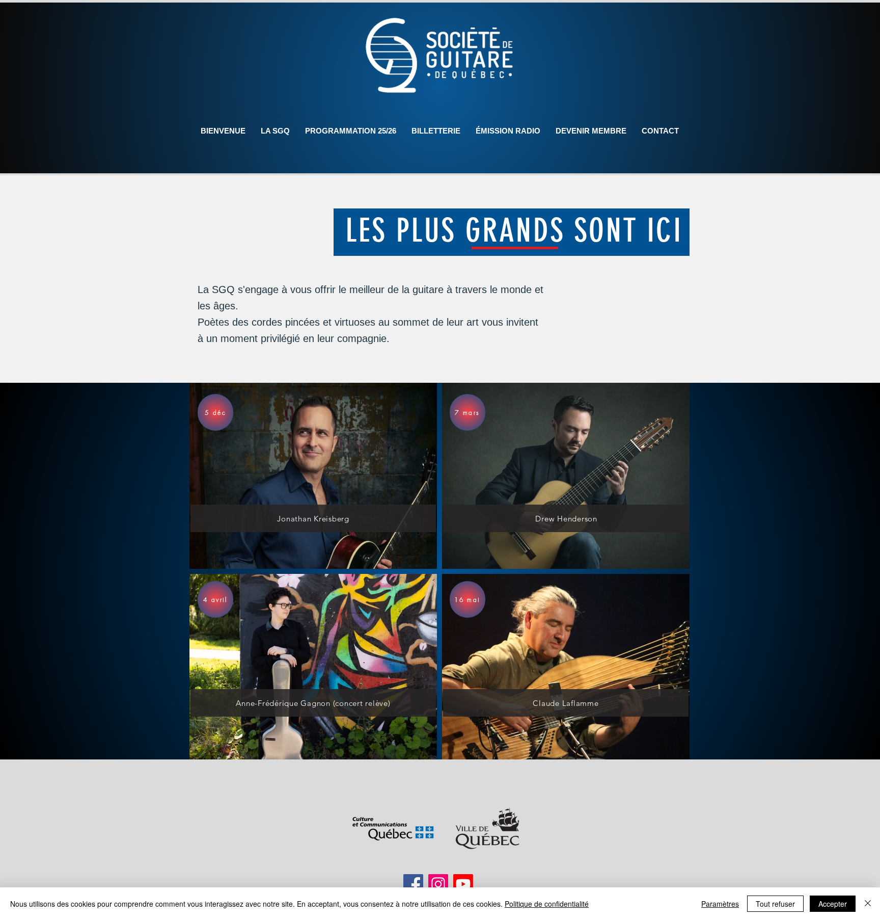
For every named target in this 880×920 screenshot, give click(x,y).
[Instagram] (438, 884)
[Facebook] (413, 884)
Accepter (832, 904)
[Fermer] (868, 904)
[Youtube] (463, 884)
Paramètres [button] (720, 904)
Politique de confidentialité (547, 904)
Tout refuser (775, 904)
